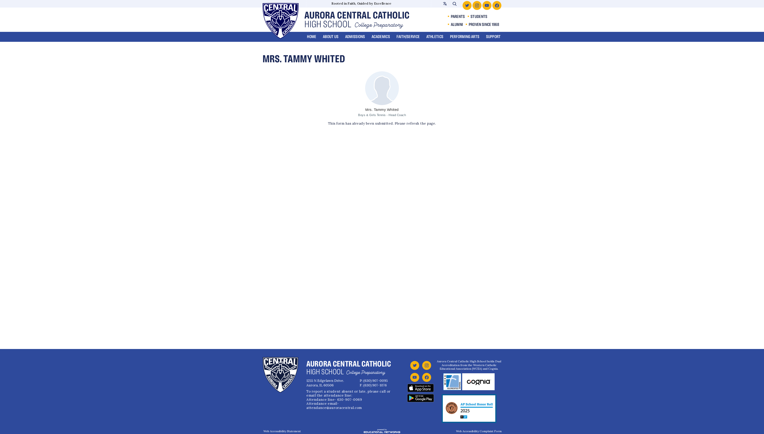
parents (458, 17)
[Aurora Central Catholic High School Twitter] (467, 5)
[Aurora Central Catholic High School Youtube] (486, 5)
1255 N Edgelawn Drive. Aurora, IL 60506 (325, 382)
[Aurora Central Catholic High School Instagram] (477, 5)
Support (493, 37)
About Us (330, 37)
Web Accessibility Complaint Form (479, 431)
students (479, 17)
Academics (381, 37)
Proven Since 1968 (484, 24)
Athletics (434, 37)
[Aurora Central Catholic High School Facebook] (496, 5)
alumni (457, 24)
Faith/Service (408, 37)
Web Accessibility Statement (282, 431)
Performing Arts (464, 37)
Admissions (355, 37)
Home (311, 37)
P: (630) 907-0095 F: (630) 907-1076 (374, 382)
